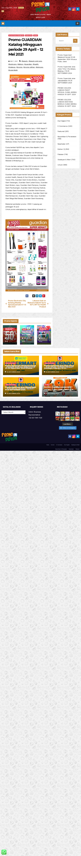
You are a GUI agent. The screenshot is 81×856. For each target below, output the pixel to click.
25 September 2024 (13, 372)
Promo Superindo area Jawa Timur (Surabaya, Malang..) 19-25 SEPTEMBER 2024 (59, 368)
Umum (35, 35)
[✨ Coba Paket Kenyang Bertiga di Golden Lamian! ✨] (77, 418)
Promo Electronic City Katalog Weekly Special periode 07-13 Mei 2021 (17, 304)
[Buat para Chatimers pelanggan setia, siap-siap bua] (77, 414)
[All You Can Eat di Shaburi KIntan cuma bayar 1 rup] (72, 414)
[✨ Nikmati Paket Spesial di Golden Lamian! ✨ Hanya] (67, 418)
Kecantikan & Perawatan (16, 35)
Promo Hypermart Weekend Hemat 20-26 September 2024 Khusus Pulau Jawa (20, 368)
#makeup (11, 67)
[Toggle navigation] (78, 23)
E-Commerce (63, 126)
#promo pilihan (29, 67)
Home (47, 444)
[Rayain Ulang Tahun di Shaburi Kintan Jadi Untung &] (58, 418)
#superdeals (13, 70)
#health (35, 64)
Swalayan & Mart (64, 160)
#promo (19, 67)
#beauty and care (35, 61)
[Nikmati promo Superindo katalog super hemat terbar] (62, 414)
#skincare (39, 67)
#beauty (25, 61)
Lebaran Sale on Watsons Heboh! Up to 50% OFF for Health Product (36, 304)
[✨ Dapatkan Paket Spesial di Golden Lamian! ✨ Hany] (72, 418)
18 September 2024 (52, 393)
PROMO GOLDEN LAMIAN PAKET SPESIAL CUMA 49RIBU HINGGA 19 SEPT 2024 (58, 389)
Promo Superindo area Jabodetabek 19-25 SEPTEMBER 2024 (66, 80)
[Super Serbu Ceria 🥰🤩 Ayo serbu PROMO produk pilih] (67, 414)
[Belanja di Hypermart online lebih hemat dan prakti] (58, 414)
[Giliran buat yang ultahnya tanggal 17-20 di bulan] (62, 418)
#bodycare (12, 64)
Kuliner (60, 149)
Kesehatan (29, 35)
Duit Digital (62, 121)
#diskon (20, 64)
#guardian (28, 64)
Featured (61, 131)
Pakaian (61, 154)
